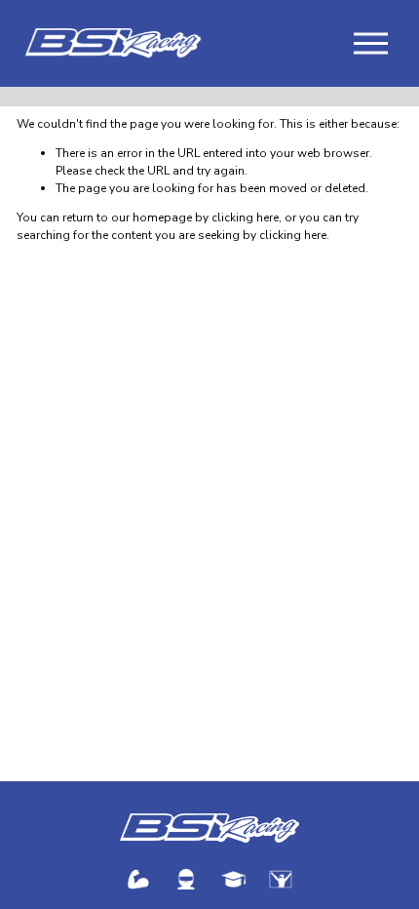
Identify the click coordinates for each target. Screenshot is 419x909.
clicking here (245, 217)
